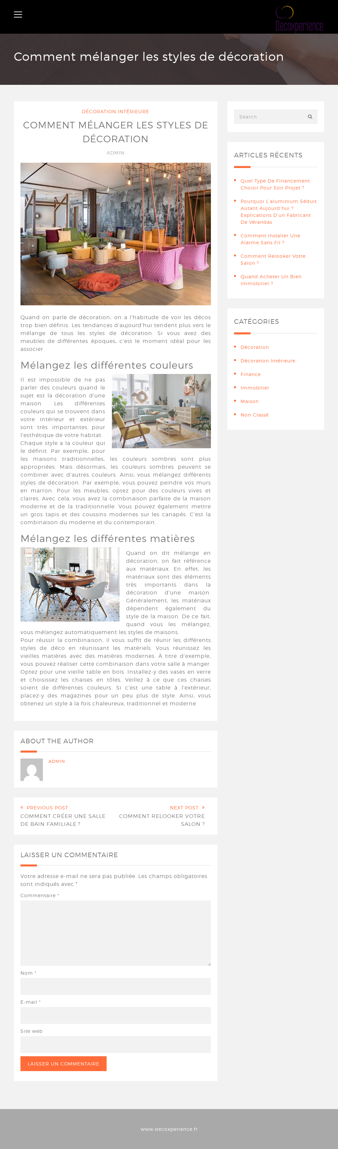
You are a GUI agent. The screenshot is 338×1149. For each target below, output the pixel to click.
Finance (251, 374)
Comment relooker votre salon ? (273, 259)
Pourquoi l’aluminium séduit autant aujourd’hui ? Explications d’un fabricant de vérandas (279, 211)
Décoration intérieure (115, 111)
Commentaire (39, 895)
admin (115, 152)
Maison (250, 401)
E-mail (30, 1002)
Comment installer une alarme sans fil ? (270, 239)
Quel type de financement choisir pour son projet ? (275, 184)
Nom (28, 973)
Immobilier (255, 387)
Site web (31, 1031)
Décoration (255, 347)
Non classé (255, 415)
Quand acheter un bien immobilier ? (271, 280)
